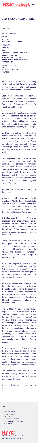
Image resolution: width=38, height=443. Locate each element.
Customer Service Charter (13, 421)
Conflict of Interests (12, 419)
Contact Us (8, 424)
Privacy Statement (10, 414)
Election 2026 (8, 416)
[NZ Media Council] (16, 5)
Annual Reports (9, 411)
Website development (8, 438)
